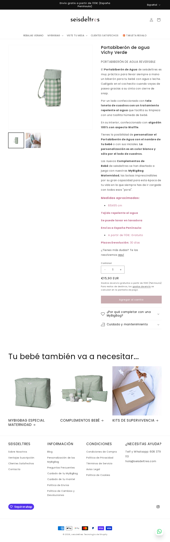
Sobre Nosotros (17, 451)
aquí (121, 255)
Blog (49, 451)
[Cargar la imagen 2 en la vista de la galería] (33, 140)
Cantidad (106, 263)
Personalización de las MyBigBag (61, 459)
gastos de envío (141, 286)
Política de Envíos (58, 485)
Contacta (14, 469)
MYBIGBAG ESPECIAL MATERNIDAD (26, 422)
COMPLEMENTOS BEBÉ (80, 420)
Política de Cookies (98, 475)
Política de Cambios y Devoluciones (61, 493)
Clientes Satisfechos (21, 463)
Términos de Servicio (99, 463)
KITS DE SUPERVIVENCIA (133, 420)
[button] (55, 35)
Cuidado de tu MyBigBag (62, 473)
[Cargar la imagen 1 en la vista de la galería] (16, 140)
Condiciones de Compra (101, 451)
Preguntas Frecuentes (61, 467)
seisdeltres (77, 534)
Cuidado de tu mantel (61, 479)
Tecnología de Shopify (95, 534)
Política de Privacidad (99, 457)
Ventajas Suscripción (21, 457)
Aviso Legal (93, 469)
